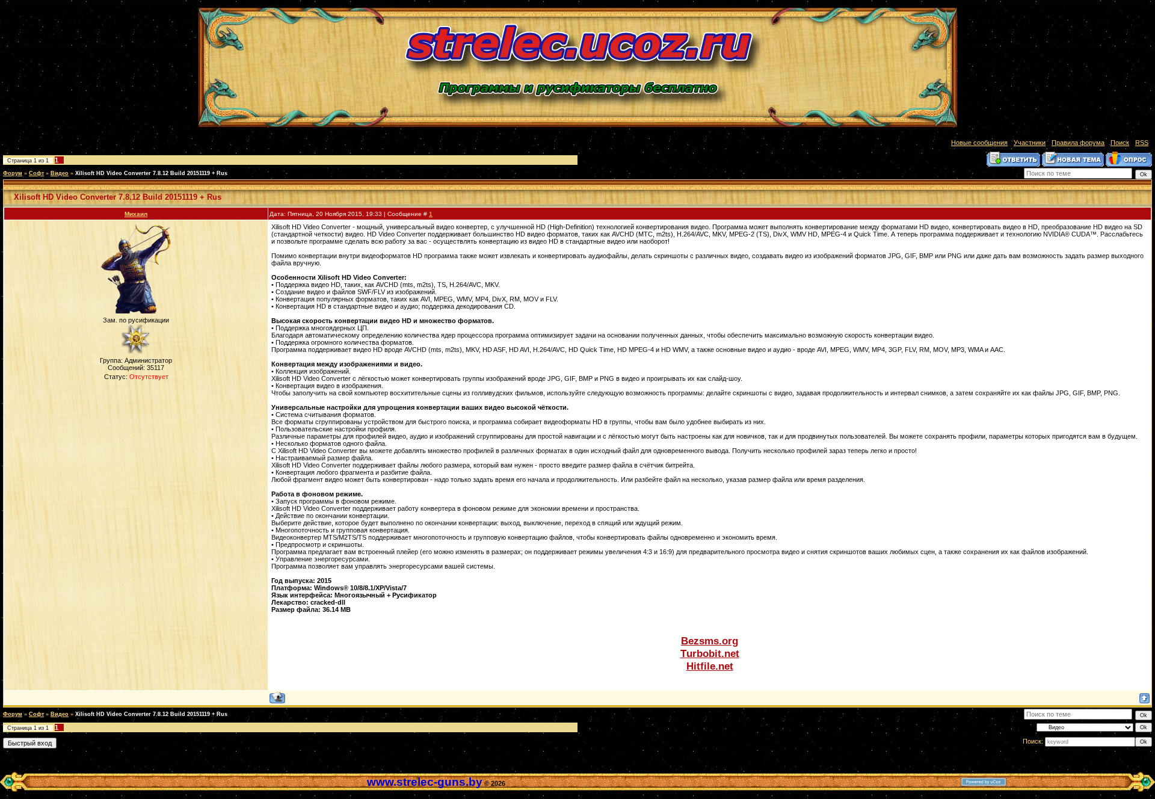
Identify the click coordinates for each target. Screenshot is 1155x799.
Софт (36, 173)
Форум (12, 173)
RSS (1141, 142)
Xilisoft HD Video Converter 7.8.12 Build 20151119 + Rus (151, 173)
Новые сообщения (979, 142)
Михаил (136, 214)
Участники (1030, 142)
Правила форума (1078, 142)
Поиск (1119, 142)
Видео (60, 173)
